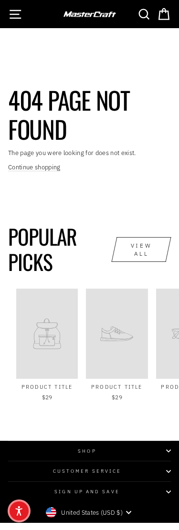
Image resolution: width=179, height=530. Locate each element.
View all (141, 249)
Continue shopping (34, 167)
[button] (19, 510)
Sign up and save (86, 491)
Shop (87, 450)
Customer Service (87, 471)
